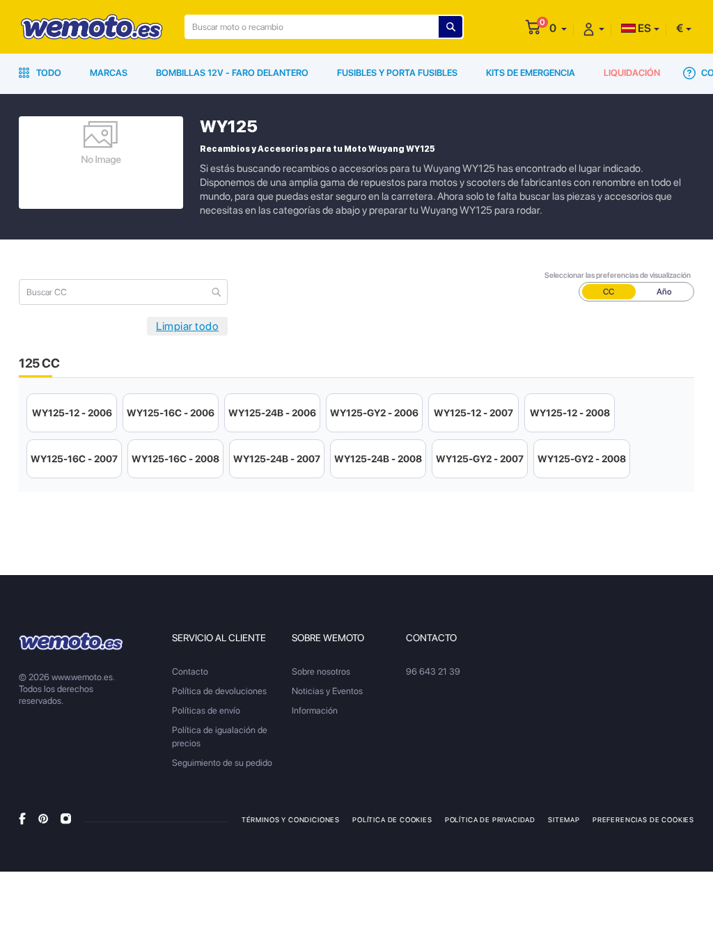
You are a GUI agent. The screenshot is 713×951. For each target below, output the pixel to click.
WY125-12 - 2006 (72, 412)
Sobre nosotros (321, 671)
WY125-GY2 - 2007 (480, 458)
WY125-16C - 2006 (170, 412)
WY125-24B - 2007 (276, 458)
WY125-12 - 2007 (473, 412)
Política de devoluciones (219, 691)
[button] (558, 28)
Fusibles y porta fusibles (397, 73)
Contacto (190, 671)
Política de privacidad (490, 819)
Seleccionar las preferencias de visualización (617, 275)
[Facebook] (22, 818)
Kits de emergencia (530, 73)
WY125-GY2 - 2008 (582, 458)
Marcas (108, 73)
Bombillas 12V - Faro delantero (232, 73)
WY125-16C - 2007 (74, 458)
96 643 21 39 (433, 671)
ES (643, 28)
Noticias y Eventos (327, 691)
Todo (47, 73)
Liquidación (632, 73)
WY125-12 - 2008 (570, 412)
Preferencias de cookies (643, 819)
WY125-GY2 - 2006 (374, 412)
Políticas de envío (206, 710)
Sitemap (564, 819)
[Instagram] (66, 818)
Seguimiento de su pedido (222, 762)
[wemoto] (71, 641)
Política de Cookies (392, 819)
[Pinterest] (43, 818)
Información (315, 710)
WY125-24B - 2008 (378, 458)
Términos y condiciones (291, 819)
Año (664, 292)
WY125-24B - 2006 (272, 412)
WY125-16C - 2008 (175, 458)
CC (608, 292)
